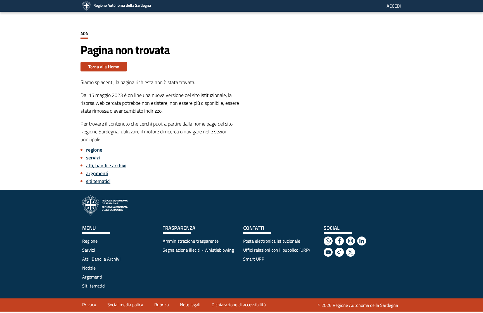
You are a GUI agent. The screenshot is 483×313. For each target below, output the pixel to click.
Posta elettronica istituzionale (271, 241)
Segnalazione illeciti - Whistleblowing (198, 250)
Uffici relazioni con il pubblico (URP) (276, 250)
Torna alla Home (103, 66)
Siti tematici (93, 285)
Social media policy (125, 304)
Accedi (394, 6)
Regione (90, 241)
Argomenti (92, 276)
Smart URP (253, 259)
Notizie (89, 268)
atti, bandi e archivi (106, 165)
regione (94, 150)
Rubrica (161, 304)
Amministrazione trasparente (191, 241)
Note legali (190, 304)
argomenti (97, 173)
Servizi (88, 250)
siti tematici (98, 181)
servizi (93, 157)
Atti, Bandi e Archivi (101, 259)
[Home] (105, 205)
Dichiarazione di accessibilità (239, 304)
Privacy (89, 304)
